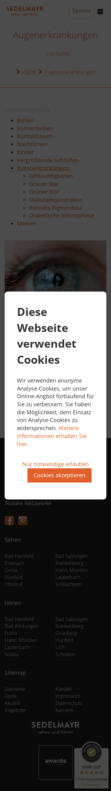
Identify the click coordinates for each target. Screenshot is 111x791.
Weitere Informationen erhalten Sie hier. (52, 435)
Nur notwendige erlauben (55, 464)
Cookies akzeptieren (59, 475)
